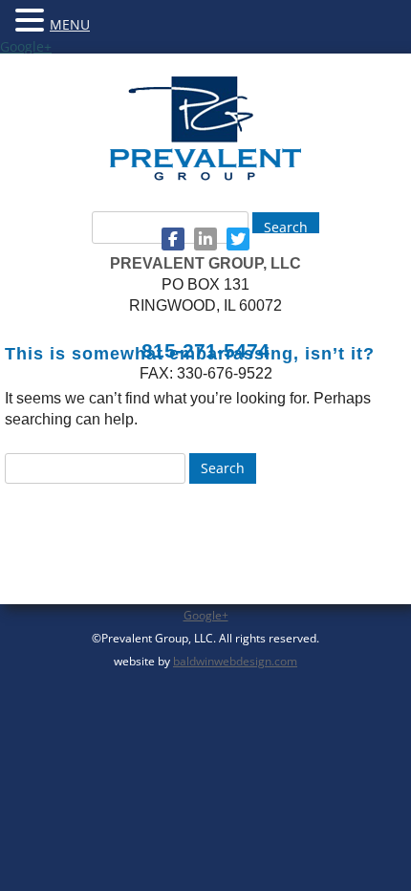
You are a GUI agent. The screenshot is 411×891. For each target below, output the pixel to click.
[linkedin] (205, 239)
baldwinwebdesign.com (235, 661)
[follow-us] (173, 239)
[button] (32, 19)
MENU (70, 24)
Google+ (26, 46)
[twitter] (238, 239)
